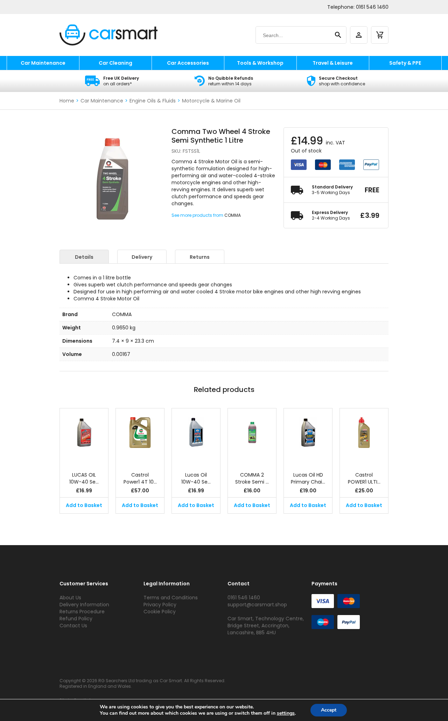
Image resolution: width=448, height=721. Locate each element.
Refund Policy (75, 618)
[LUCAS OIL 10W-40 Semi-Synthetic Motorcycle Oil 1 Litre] (84, 436)
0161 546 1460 (372, 6)
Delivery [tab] (142, 257)
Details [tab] (84, 257)
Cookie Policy (160, 611)
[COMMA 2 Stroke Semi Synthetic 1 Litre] (252, 436)
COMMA (232, 215)
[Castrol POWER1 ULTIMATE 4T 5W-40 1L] (364, 436)
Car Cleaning (115, 62)
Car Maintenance (43, 62)
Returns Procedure (82, 611)
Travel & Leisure (333, 62)
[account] (359, 35)
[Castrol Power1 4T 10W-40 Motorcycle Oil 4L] (140, 436)
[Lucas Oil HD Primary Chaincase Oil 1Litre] (308, 436)
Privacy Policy (160, 604)
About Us (70, 597)
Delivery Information (84, 604)
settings (286, 713)
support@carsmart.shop (257, 604)
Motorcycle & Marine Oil (211, 100)
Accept (328, 710)
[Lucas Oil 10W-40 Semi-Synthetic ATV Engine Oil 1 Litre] (196, 436)
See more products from (198, 215)
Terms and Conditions (171, 597)
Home (66, 100)
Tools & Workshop (260, 62)
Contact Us (73, 625)
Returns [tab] (200, 257)
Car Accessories (188, 62)
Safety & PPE (405, 62)
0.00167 (121, 354)
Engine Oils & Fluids (153, 100)
